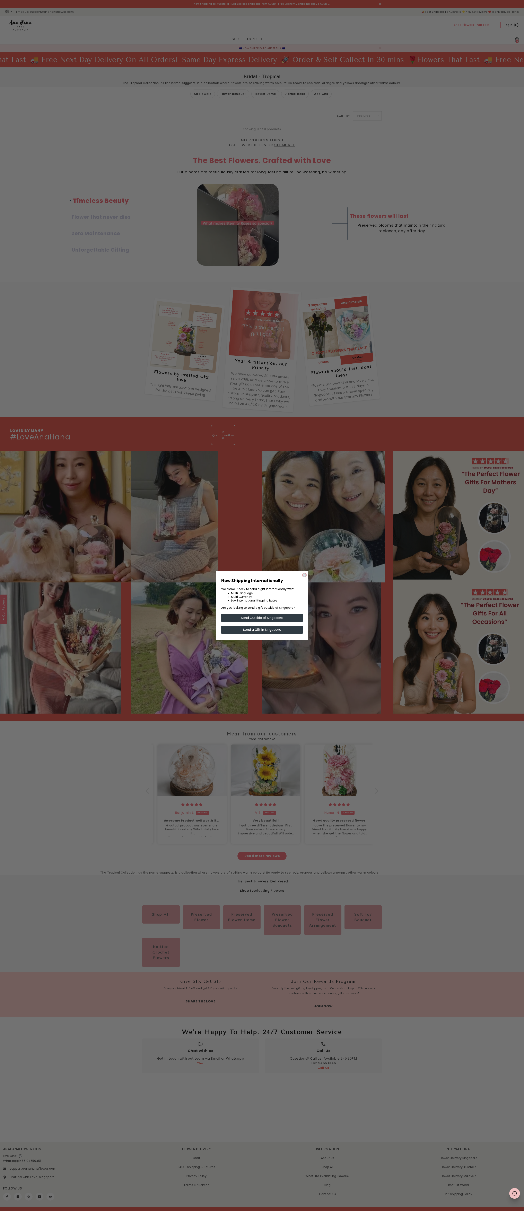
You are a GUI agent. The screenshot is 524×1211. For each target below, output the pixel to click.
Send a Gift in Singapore (262, 629)
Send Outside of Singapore (262, 617)
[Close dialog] (304, 575)
